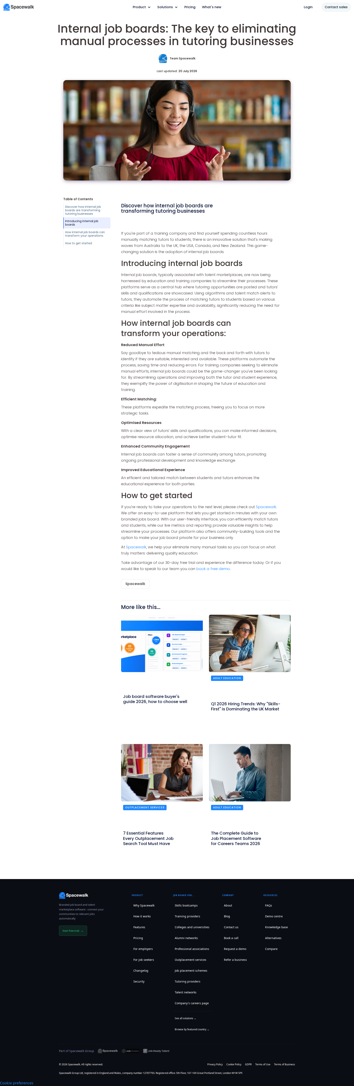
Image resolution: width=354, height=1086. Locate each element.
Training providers (187, 916)
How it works (142, 916)
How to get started (78, 243)
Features (139, 927)
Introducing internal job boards (81, 223)
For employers (143, 949)
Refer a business (235, 960)
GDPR (248, 1064)
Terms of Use (262, 1064)
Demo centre (274, 916)
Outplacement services (145, 807)
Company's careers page (192, 1003)
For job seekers (143, 960)
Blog (227, 916)
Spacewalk (266, 506)
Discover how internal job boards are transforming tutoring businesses (83, 210)
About (228, 905)
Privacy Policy (215, 1064)
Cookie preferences (16, 1082)
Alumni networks (186, 938)
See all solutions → (185, 1018)
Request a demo (235, 949)
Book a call (231, 938)
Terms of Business (284, 1064)
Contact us (231, 927)
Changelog (140, 970)
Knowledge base (276, 927)
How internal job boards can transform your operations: (85, 234)
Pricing (138, 938)
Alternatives (273, 938)
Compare (271, 949)
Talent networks (185, 992)
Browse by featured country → (192, 1029)
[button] (141, 7)
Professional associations (192, 949)
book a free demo (213, 568)
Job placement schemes (191, 970)
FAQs (268, 905)
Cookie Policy (233, 1064)
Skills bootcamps (186, 905)
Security (138, 981)
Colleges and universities (192, 927)
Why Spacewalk (143, 905)
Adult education (227, 678)
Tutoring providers (187, 981)
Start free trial (73, 930)
